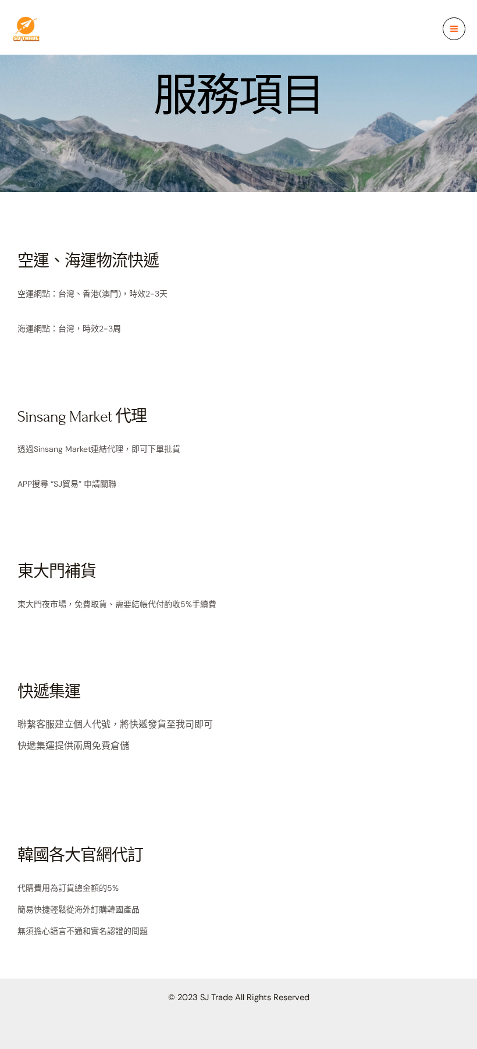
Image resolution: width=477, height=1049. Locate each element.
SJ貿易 (73, 28)
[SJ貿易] (26, 29)
